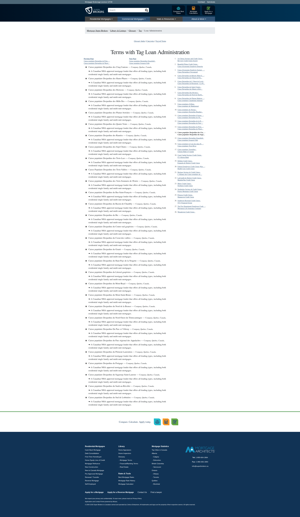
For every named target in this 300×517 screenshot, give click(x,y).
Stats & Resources (165, 19)
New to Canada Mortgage (94, 470)
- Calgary (155, 457)
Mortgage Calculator (125, 484)
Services (211, 2)
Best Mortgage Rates (126, 477)
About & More (197, 19)
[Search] (146, 10)
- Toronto (155, 477)
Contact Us (142, 492)
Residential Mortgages (100, 19)
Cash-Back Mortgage (93, 450)
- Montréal (156, 484)
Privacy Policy (137, 498)
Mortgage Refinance (92, 464)
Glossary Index (139, 41)
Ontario (154, 470)
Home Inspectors (124, 453)
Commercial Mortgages (133, 19)
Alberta (154, 453)
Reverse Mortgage (92, 481)
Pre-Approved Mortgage (94, 474)
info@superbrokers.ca (200, 466)
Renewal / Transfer (92, 477)
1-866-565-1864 (202, 462)
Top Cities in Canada (159, 450)
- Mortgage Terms (125, 460)
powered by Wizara (111, 501)
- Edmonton (156, 460)
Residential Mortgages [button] (95, 446)
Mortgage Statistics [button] (160, 446)
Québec (155, 481)
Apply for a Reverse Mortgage (120, 492)
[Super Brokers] (95, 10)
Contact (201, 2)
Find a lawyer (156, 492)
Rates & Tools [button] (124, 474)
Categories (150, 41)
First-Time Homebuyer (93, 457)
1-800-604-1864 (202, 457)
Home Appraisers (124, 450)
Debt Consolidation (92, 453)
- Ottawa (155, 474)
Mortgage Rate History (126, 481)
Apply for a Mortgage (94, 492)
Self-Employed (90, 484)
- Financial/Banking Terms (128, 464)
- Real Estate (123, 467)
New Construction (91, 467)
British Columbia (158, 464)
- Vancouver (156, 467)
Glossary (121, 457)
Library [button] (121, 446)
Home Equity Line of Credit (95, 460)
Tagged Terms (161, 41)
